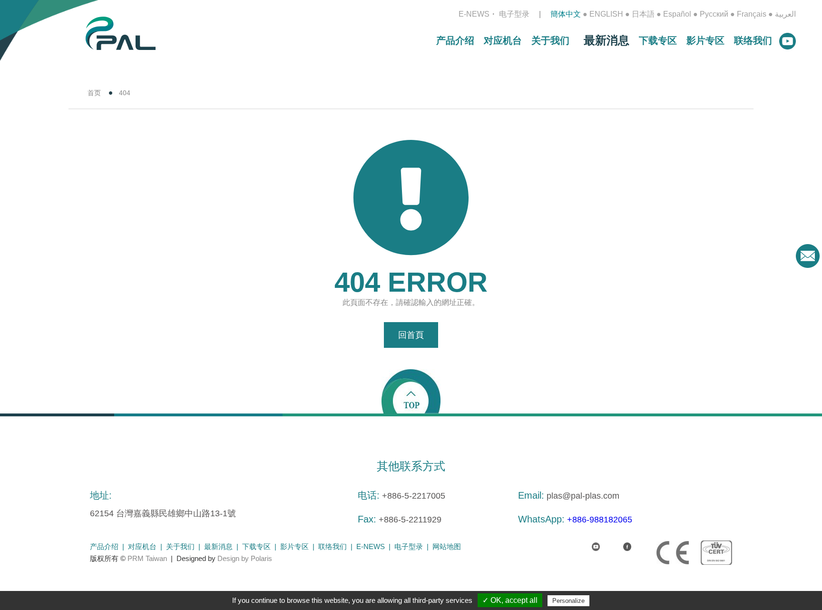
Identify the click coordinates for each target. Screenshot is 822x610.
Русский (714, 14)
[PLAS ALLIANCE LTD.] (121, 33)
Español (677, 14)
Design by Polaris (244, 558)
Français (751, 14)
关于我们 (550, 40)
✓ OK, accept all (510, 600)
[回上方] (411, 391)
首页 (94, 93)
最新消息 (606, 40)
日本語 (643, 14)
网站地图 (446, 546)
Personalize (568, 600)
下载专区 (658, 40)
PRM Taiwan (147, 558)
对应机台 (503, 40)
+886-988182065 (599, 519)
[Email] (808, 256)
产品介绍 (455, 40)
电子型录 (514, 14)
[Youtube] (588, 541)
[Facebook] (619, 541)
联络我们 (753, 40)
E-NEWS (474, 14)
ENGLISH (606, 14)
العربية (785, 14)
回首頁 (411, 335)
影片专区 (705, 40)
